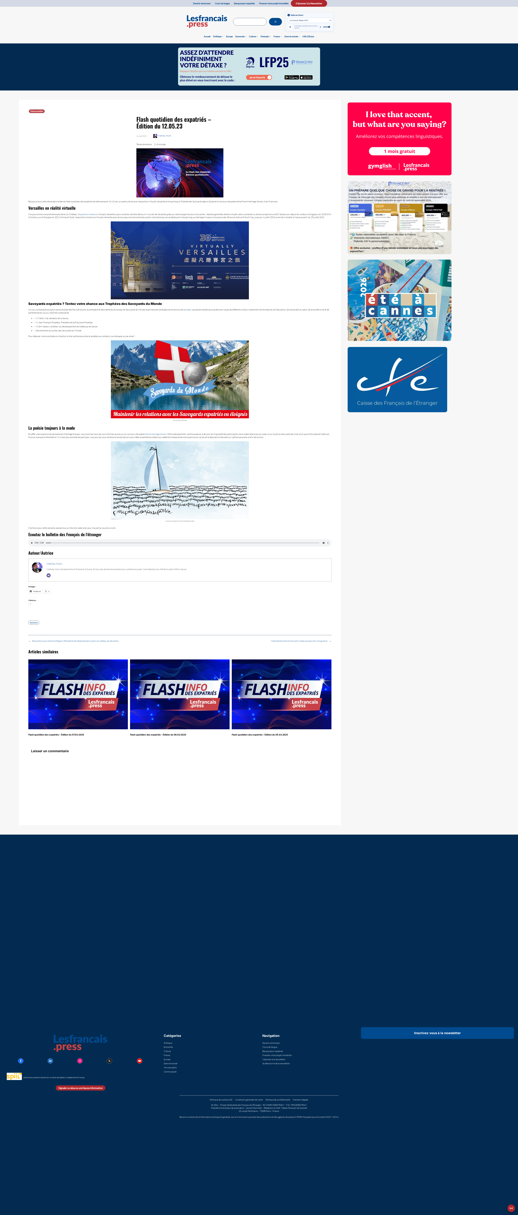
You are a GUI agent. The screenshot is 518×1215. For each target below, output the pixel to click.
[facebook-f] (20, 1060)
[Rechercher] (275, 21)
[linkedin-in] (50, 1060)
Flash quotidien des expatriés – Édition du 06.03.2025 (158, 734)
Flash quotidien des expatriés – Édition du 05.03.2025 (260, 734)
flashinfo (34, 622)
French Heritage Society (156, 434)
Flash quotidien (36, 111)
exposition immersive (88, 214)
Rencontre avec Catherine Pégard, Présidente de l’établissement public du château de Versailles (75, 641)
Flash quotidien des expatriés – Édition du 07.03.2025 (56, 734)
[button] (511, 1208)
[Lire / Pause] (290, 27)
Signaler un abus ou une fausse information (80, 1087)
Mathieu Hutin (164, 135)
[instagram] (79, 1060)
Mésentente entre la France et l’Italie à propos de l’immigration (299, 641)
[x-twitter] (109, 1060)
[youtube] (139, 1060)
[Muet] (320, 26)
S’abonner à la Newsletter (309, 3)
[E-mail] (49, 575)
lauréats (187, 309)
